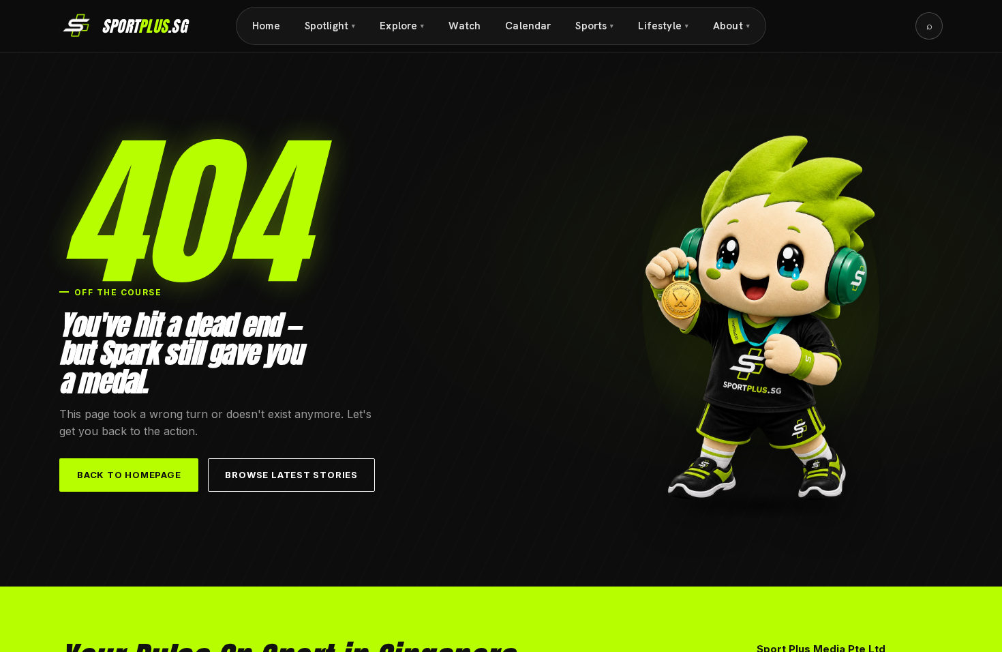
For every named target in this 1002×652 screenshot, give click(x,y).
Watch (465, 26)
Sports (594, 26)
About (731, 26)
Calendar (528, 26)
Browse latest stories (291, 474)
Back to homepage (129, 474)
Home (266, 26)
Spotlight (330, 26)
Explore (402, 26)
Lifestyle (663, 26)
